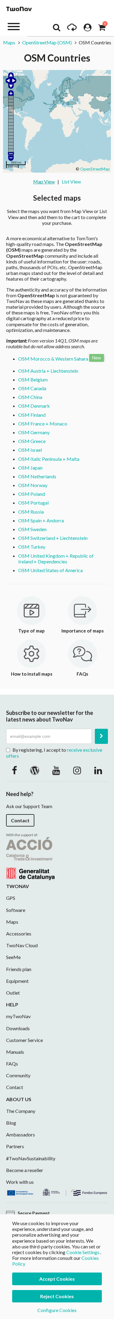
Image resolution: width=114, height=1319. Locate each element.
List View (71, 181)
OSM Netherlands (37, 476)
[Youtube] (56, 770)
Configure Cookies (57, 1310)
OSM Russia (31, 512)
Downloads (18, 1028)
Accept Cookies (57, 1279)
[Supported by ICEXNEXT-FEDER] (57, 1191)
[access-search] (56, 29)
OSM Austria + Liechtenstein (48, 371)
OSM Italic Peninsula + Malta (48, 459)
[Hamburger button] (13, 26)
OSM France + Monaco (42, 423)
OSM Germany (34, 432)
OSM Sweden (32, 529)
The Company (20, 1111)
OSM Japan (30, 467)
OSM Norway (32, 485)
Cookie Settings (82, 1252)
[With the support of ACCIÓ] (30, 858)
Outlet (13, 993)
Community (18, 1075)
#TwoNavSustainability (30, 1158)
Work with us (20, 1182)
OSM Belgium (33, 379)
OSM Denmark (34, 406)
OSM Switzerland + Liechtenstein (53, 538)
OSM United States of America (50, 570)
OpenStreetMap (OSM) (47, 42)
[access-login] (88, 29)
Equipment (17, 981)
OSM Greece (32, 441)
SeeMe (13, 957)
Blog (11, 1123)
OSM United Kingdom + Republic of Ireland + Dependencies (56, 558)
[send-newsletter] (101, 736)
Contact (20, 820)
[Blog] (34, 770)
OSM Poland (31, 494)
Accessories (18, 933)
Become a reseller (24, 1170)
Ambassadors (20, 1134)
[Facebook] (14, 770)
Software (15, 910)
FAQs (12, 1063)
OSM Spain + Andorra (41, 520)
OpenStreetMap (95, 169)
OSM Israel (30, 450)
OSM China (30, 397)
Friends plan (18, 969)
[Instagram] (77, 770)
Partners (15, 1146)
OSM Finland (32, 415)
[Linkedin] (98, 770)
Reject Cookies (57, 1296)
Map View (44, 181)
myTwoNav (18, 1016)
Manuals (15, 1052)
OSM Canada (32, 388)
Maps (9, 42)
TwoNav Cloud (22, 945)
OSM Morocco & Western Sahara (53, 359)
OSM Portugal (33, 502)
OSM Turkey (31, 547)
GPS (10, 898)
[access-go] (72, 29)
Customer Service (24, 1040)
